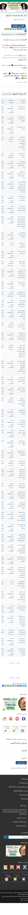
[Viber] (18, 29)
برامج (19, 78)
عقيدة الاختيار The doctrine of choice (21, 463)
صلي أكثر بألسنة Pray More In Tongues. (21, 453)
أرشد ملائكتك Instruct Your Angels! (21, 118)
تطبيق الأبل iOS (23, 726)
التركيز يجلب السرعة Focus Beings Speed (21, 208)
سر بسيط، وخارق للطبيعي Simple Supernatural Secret (21, 402)
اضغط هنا (20, 59)
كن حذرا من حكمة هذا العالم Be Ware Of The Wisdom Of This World (21, 273)
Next (18, 663)
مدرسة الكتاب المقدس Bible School (18, 787)
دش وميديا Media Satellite (21, 791)
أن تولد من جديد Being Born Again (21, 284)
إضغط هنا (24, 67)
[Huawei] (6, 1)
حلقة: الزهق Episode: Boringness (22, 245)
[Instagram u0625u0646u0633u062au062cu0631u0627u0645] (17, 1)
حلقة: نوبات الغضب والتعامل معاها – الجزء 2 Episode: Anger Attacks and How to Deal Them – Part (21, 351)
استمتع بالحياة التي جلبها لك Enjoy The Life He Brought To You (21, 337)
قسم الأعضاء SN (23, 795)
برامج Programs (23, 783)
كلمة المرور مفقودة (16, 768)
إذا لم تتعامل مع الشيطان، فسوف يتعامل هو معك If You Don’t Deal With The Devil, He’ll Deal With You (21, 222)
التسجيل (24, 768)
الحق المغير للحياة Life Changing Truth (16, 4)
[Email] (15, 29)
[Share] (25, 31)
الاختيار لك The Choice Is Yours (21, 155)
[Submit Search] (6, 11)
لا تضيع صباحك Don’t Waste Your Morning (21, 640)
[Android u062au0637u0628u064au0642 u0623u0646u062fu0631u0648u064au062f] (10, 1)
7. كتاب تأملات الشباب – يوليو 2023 (21, 432)
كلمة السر (24, 750)
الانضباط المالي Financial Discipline (21, 198)
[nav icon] (26, 11)
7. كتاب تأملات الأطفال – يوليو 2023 (21, 442)
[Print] (5, 29)
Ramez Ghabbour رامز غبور (10, 139)
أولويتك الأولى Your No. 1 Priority (22, 263)
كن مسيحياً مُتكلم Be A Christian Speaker (21, 559)
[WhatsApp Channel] (15, 1)
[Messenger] (23, 29)
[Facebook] (25, 29)
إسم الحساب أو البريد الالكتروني (18, 743)
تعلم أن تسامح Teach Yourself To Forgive (21, 608)
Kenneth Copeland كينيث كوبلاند (10, 632)
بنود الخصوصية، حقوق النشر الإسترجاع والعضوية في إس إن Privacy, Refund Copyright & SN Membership (14, 812)
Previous (12, 663)
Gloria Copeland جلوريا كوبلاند (10, 155)
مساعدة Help (24, 799)
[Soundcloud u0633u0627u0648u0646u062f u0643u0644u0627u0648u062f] (21, 1)
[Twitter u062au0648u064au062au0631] (19, 1)
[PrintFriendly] (10, 29)
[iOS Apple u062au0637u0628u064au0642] (8, 1)
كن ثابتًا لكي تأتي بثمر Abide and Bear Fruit (21, 294)
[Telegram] (13, 29)
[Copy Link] (8, 29)
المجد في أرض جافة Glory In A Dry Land (21, 389)
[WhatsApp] (20, 29)
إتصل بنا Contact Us (21, 826)
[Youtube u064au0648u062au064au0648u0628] (24, 1)
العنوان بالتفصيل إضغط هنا (20, 49)
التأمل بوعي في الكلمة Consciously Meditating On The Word (21, 549)
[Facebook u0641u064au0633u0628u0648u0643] (26, 1)
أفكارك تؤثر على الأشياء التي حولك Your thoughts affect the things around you (21, 367)
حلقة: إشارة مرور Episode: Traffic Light (21, 485)
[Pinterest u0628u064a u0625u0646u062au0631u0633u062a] (12, 1)
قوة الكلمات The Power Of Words (21, 526)
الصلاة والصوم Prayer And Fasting (22, 412)
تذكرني (23, 758)
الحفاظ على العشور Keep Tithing (22, 234)
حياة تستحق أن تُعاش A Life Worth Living (21, 632)
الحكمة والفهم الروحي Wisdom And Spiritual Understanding (21, 516)
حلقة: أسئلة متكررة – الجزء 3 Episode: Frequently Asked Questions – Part (21, 143)
